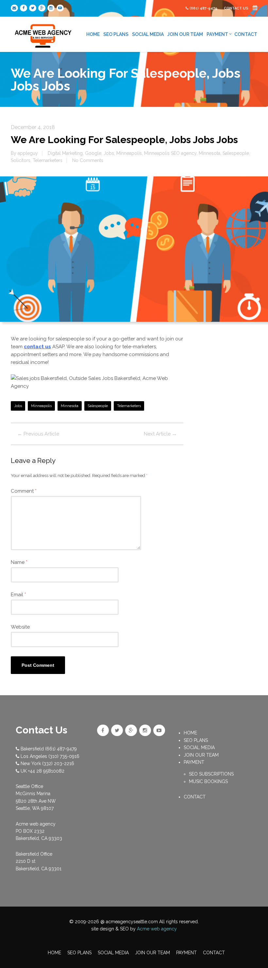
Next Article (160, 434)
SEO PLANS (115, 34)
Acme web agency (157, 928)
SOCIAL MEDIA (148, 34)
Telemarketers (47, 160)
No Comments (87, 160)
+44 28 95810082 (46, 771)
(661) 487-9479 (203, 8)
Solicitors (20, 160)
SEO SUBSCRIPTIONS (211, 774)
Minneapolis (129, 153)
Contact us (236, 8)
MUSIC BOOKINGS (208, 781)
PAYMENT (217, 34)
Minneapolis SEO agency (170, 153)
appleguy (28, 153)
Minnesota (209, 153)
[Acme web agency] (43, 33)
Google (93, 153)
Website (20, 627)
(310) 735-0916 (63, 756)
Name (19, 562)
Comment (24, 491)
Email (18, 595)
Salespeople (236, 153)
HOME (93, 34)
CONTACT (245, 34)
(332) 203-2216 (58, 763)
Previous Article (38, 434)
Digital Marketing (65, 153)
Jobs (109, 153)
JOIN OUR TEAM (185, 34)
